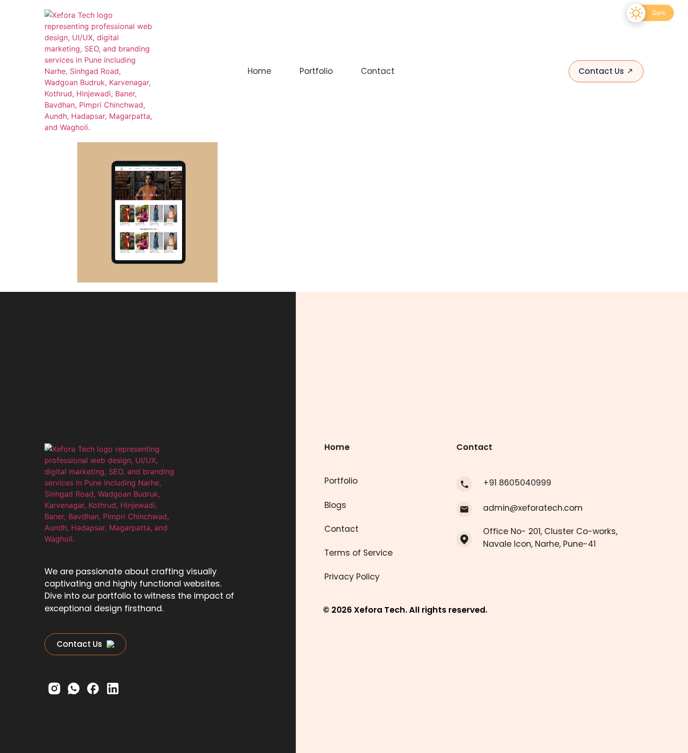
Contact (378, 71)
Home (259, 71)
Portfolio (316, 71)
